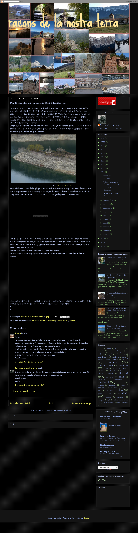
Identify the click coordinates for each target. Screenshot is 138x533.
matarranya (118, 379)
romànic (73, 320)
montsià (123, 385)
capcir (115, 360)
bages (109, 355)
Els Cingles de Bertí (108, 452)
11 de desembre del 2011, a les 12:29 (29, 385)
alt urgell (122, 353)
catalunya (112, 362)
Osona (65, 320)
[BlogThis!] (63, 317)
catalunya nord (105, 366)
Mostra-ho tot (124, 457)
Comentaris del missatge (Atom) (57, 410)
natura (59, 320)
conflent (105, 368)
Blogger (87, 518)
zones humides (122, 402)
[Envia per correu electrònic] (61, 317)
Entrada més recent (20, 403)
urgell (108, 400)
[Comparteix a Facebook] (67, 317)
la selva (109, 377)
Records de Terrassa (107, 436)
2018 (103, 146)
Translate (114, 470)
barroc (100, 359)
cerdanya (123, 366)
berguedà (107, 359)
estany (122, 370)
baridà (124, 357)
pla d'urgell (110, 390)
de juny (106, 216)
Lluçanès (100, 349)
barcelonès (115, 357)
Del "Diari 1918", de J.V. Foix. (110, 418)
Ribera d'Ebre (120, 349)
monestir (52, 320)
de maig (106, 219)
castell (125, 359)
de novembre (108, 200)
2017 (103, 150)
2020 (103, 142)
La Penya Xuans (106, 447)
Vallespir (110, 351)
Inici (51, 403)
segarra (108, 397)
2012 (103, 168)
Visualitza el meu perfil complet (110, 128)
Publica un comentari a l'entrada (26, 391)
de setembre (108, 208)
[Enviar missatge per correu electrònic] (56, 316)
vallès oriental (108, 403)
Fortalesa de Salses (114, 425)
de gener (106, 234)
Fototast (103, 423)
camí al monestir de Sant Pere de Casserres (66, 185)
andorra (101, 355)
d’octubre (106, 204)
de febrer (106, 230)
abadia (119, 351)
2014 (103, 161)
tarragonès (101, 400)
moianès (101, 385)
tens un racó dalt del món (110, 417)
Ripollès (100, 351)
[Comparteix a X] (65, 317)
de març (106, 227)
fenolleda (101, 373)
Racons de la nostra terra (26, 368)
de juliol (106, 212)
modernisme (120, 383)
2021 (103, 138)
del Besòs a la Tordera (120, 368)
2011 (103, 172)
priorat (100, 394)
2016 (103, 153)
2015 (103, 157)
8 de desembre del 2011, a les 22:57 (30, 361)
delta (103, 370)
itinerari (35, 320)
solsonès (120, 397)
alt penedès (112, 353)
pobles (120, 390)
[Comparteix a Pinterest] (68, 317)
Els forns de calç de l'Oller (109, 453)
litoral (121, 377)
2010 (103, 239)
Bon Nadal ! (107, 179)
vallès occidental (120, 400)
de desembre (108, 176)
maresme (101, 379)
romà (111, 393)
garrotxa (111, 373)
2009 (103, 243)
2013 (103, 165)
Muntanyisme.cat (107, 445)
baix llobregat (103, 357)
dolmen (112, 370)
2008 (103, 246)
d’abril (105, 223)
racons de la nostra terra (63, 21)
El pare (18, 333)
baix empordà (120, 355)
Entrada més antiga (82, 403)
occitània (114, 388)
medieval (43, 320)
